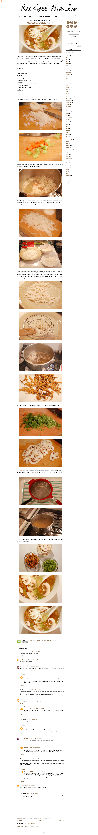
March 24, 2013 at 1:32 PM (33, 719)
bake (67, 57)
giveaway (68, 111)
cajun (67, 69)
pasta (67, 136)
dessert (68, 82)
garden (68, 104)
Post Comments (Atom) (29, 823)
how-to (68, 123)
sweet (67, 171)
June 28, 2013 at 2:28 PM (36, 747)
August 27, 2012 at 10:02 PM (37, 677)
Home (40, 820)
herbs (67, 121)
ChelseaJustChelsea (25, 738)
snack (67, 162)
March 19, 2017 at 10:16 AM (31, 785)
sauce (67, 154)
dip (67, 85)
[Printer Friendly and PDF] (19, 642)
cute (67, 78)
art (67, 54)
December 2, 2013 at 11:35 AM (37, 771)
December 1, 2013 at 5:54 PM (33, 758)
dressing (68, 87)
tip (67, 173)
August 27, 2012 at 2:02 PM (33, 667)
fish (67, 95)
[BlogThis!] (23, 642)
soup (49, 640)
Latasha (22, 651)
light (40, 640)
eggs (67, 91)
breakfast (68, 65)
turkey (67, 177)
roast (67, 151)
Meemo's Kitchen (47, 61)
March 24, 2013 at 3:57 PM (36, 728)
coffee (67, 76)
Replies (23, 674)
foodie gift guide (70, 96)
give (67, 110)
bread (67, 63)
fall (67, 93)
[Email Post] (55, 640)
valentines (68, 179)
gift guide (68, 106)
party (67, 134)
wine (67, 182)
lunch (67, 126)
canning (68, 70)
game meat (69, 102)
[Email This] (22, 642)
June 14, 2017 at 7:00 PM (32, 793)
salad (67, 152)
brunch (68, 67)
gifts (67, 108)
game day (68, 100)
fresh (37, 640)
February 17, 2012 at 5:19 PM (31, 659)
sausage (68, 156)
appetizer (27, 640)
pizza (67, 141)
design (67, 80)
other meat (69, 132)
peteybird (68, 138)
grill (67, 115)
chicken (68, 74)
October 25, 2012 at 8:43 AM (32, 700)
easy (34, 640)
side (67, 160)
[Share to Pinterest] (27, 642)
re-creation (45, 640)
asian (31, 640)
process (68, 145)
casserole (68, 72)
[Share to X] (24, 642)
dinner (67, 83)
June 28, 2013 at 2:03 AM (36, 738)
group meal (69, 117)
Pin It (18, 638)
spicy (67, 165)
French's (45, 65)
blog (67, 61)
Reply (21, 655)
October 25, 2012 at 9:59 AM (37, 708)
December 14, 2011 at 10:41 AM (32, 651)
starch (67, 167)
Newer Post (20, 820)
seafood (68, 158)
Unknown (26, 677)
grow (67, 119)
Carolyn (22, 659)
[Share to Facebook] (26, 642)
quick (67, 147)
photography (69, 139)
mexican (68, 130)
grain (67, 113)
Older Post (61, 820)
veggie (52, 640)
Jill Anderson (23, 667)
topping (68, 175)
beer (67, 59)
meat (67, 128)
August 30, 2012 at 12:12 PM (33, 689)
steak (67, 169)
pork (67, 143)
